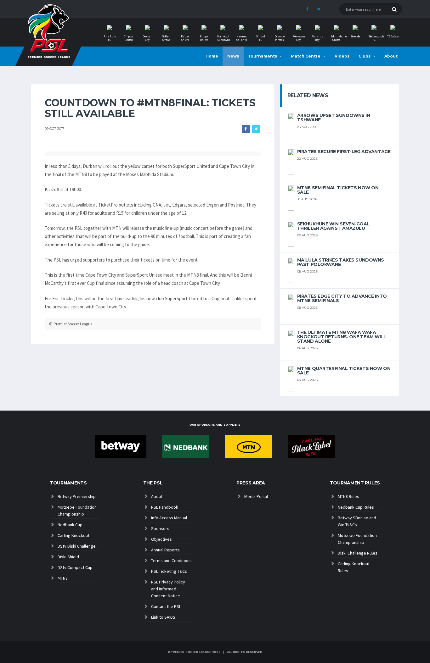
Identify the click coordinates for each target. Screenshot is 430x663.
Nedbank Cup (70, 525)
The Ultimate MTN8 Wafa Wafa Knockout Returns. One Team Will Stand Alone (341, 336)
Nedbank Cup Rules (356, 507)
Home (212, 56)
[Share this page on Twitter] (256, 129)
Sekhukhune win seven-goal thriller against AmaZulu (333, 226)
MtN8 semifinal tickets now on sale (338, 190)
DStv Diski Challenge (77, 546)
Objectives (161, 539)
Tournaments (262, 56)
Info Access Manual (169, 518)
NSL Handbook (164, 507)
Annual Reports (165, 550)
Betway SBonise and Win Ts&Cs (357, 521)
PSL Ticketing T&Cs (169, 571)
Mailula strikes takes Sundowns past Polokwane (340, 262)
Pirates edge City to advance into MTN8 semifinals (342, 298)
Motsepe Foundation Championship (77, 510)
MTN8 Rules (348, 496)
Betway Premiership (77, 496)
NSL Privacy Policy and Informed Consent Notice (168, 589)
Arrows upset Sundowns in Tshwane (333, 118)
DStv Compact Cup (75, 567)
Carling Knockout (73, 535)
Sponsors (160, 528)
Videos (342, 56)
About (391, 56)
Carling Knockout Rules (354, 567)
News (233, 56)
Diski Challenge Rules (357, 553)
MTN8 (63, 578)
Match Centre (305, 56)
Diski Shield (68, 557)
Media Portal (256, 496)
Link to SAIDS (163, 617)
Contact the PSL (166, 606)
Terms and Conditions (171, 560)
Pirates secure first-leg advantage (344, 151)
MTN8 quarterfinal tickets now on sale (344, 371)
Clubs (365, 56)
